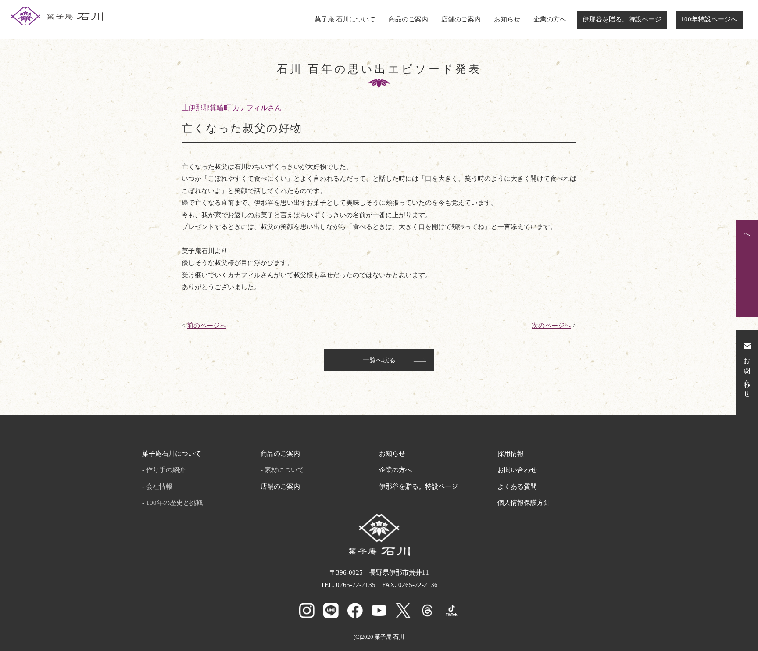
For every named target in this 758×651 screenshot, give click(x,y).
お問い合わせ (517, 469)
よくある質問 (517, 486)
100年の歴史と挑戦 (174, 502)
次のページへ (551, 325)
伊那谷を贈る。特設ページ (622, 19)
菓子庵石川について (171, 453)
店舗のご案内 (461, 19)
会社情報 (159, 486)
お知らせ (507, 19)
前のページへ (206, 325)
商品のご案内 (408, 19)
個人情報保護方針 (523, 502)
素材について (284, 469)
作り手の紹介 (166, 469)
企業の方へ (549, 19)
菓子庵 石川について (345, 19)
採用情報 (510, 453)
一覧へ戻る (379, 360)
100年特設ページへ (709, 19)
